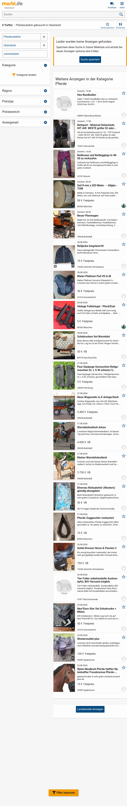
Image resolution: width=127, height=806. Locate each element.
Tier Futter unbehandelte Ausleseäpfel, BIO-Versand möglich (97, 580)
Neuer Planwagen (87, 215)
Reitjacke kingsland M (90, 246)
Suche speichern (107, 28)
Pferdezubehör (12, 36)
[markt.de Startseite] (12, 3)
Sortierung (120, 28)
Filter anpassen (66, 792)
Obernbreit (10, 45)
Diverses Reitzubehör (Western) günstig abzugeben (96, 489)
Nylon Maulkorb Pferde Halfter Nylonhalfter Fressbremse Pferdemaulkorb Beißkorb (98, 670)
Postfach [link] (112, 7)
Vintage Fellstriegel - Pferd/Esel (96, 306)
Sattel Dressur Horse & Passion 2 (97, 548)
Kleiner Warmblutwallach (92, 457)
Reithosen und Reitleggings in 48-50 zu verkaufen (97, 157)
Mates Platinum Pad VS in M (94, 276)
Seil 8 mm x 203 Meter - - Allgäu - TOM (97, 187)
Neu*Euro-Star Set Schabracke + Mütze (96, 610)
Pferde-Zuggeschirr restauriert (95, 517)
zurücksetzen (11, 53)
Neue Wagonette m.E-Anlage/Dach (98, 397)
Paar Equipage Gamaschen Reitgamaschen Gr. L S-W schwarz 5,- (98, 368)
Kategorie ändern (26, 74)
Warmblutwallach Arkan (91, 427)
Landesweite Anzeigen (90, 709)
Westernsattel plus (88, 638)
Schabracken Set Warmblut (93, 336)
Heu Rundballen (86, 94)
